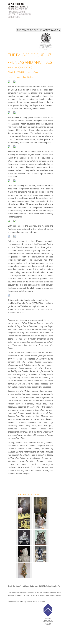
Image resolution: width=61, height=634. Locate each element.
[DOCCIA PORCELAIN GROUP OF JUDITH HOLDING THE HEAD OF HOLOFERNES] (24, 537)
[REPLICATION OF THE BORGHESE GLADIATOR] (41, 521)
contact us (17, 601)
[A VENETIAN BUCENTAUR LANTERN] (41, 504)
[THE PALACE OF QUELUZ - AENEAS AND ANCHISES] (24, 504)
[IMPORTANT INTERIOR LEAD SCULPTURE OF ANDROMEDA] (41, 537)
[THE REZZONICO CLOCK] (24, 570)
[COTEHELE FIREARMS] (24, 521)
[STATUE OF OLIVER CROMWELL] (41, 554)
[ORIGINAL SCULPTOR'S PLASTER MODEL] (24, 554)
